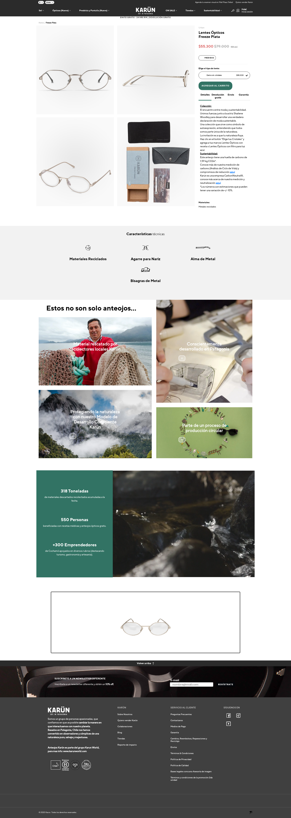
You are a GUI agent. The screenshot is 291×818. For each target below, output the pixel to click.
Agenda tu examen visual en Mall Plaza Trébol (214, 2)
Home (41, 23)
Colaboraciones (124, 726)
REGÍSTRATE (225, 684)
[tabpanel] (75, 69)
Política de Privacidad (181, 759)
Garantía (175, 732)
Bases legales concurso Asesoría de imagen (191, 771)
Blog (119, 732)
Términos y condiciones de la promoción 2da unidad (191, 778)
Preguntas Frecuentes (181, 714)
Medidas (209, 58)
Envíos (174, 747)
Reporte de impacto (127, 745)
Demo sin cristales (225, 75)
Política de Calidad (180, 765)
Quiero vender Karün (244, 2)
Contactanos (177, 720)
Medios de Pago (178, 726)
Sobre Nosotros (124, 714)
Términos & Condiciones (182, 753)
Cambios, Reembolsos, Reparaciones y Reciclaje (189, 739)
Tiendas (121, 738)
